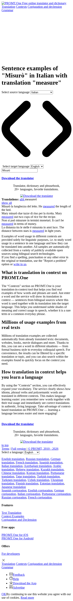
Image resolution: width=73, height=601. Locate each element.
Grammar (7, 10)
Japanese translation (14, 487)
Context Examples (13, 516)
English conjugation (40, 490)
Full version (18, 448)
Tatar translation (25, 476)
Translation (8, 6)
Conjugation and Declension (19, 519)
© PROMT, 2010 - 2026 (43, 448)
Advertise (19, 587)
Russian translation (37, 459)
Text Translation (11, 512)
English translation (13, 459)
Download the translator (18, 178)
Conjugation (45, 6)
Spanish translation (50, 462)
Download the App (24, 583)
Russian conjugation (14, 497)
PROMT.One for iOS (15, 535)
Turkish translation (48, 476)
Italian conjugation (29, 494)
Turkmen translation (14, 480)
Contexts (21, 6)
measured (49, 206)
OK (4, 594)
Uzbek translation (38, 480)
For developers (11, 553)
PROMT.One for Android (17, 538)
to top (5, 445)
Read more (27, 597)
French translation (27, 462)
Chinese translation (13, 473)
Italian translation (12, 466)
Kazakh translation (52, 469)
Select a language (12, 452)
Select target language (16, 166)
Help (16, 579)
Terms (5, 448)
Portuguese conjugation (56, 494)
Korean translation (37, 473)
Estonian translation (52, 483)
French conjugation (40, 497)
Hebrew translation (27, 469)
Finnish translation (27, 483)
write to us (19, 264)
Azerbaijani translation (38, 466)
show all (7, 202)
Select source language (16, 92)
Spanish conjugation (14, 490)
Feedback (19, 574)
